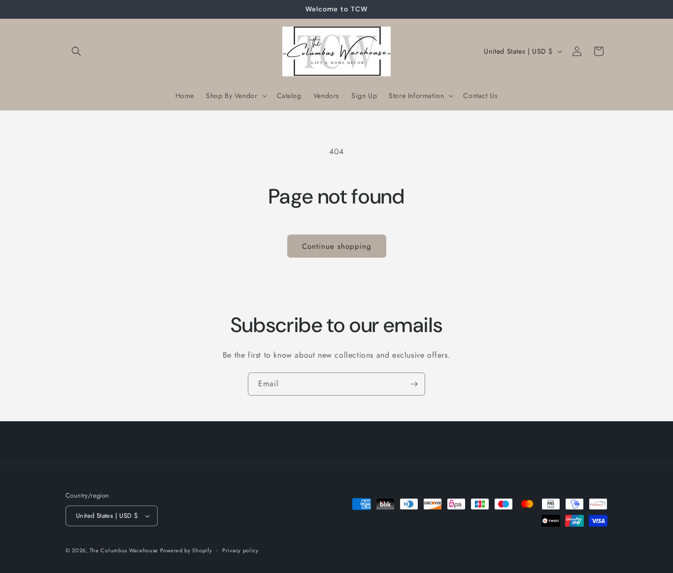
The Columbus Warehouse (125, 550)
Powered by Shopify (186, 550)
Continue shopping (336, 246)
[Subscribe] (414, 384)
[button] (76, 51)
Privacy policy (240, 550)
